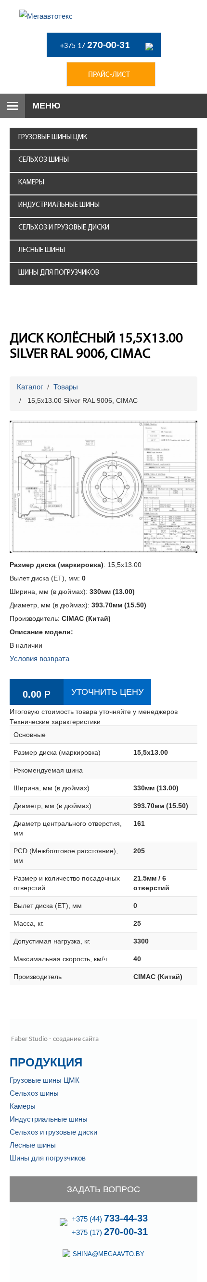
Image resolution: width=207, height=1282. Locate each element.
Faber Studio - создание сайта (54, 1039)
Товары (65, 387)
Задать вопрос (103, 1189)
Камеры (31, 182)
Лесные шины (41, 250)
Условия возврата (39, 658)
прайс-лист (109, 75)
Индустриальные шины (59, 205)
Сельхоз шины (43, 160)
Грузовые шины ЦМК (52, 137)
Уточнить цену (107, 692)
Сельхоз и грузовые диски (63, 227)
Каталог (30, 387)
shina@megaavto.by (108, 1254)
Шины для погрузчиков (58, 273)
